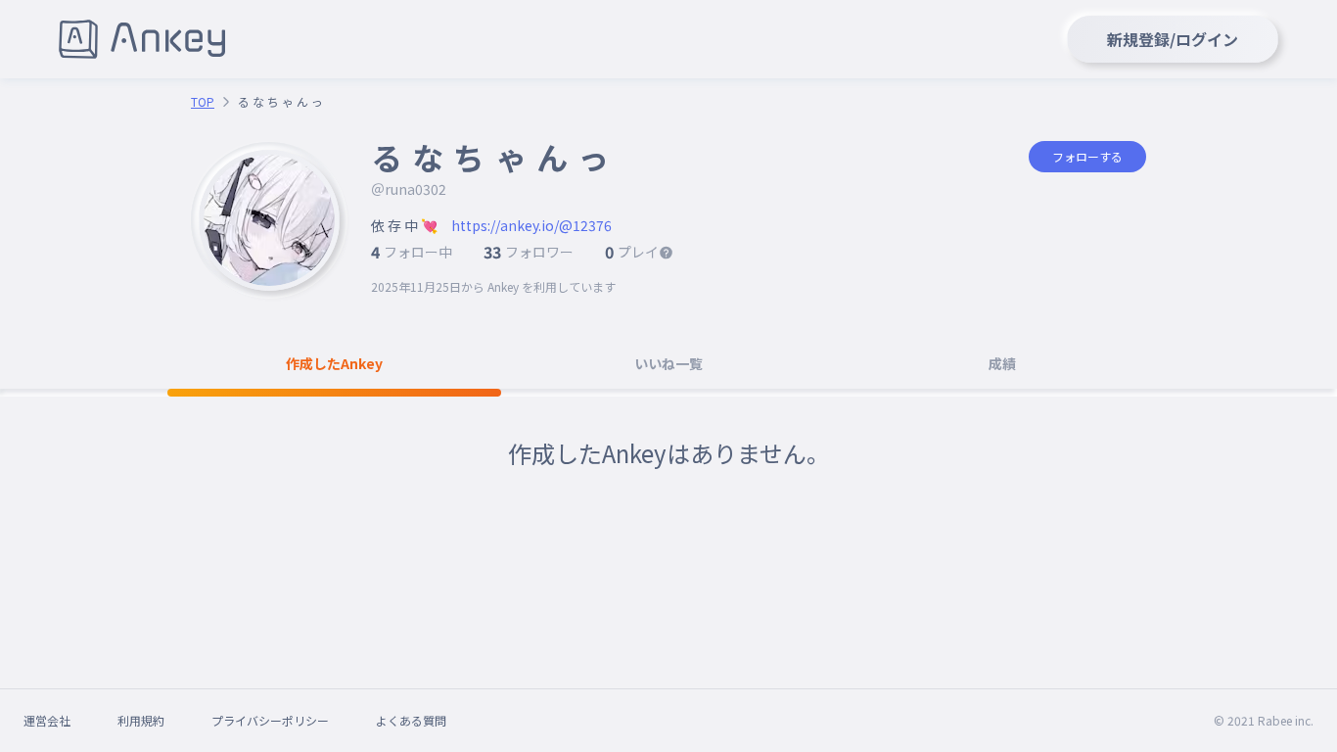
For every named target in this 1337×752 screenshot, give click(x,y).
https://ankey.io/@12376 (531, 225)
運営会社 (46, 720)
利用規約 (140, 720)
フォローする (1087, 156)
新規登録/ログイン (1172, 39)
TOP (202, 102)
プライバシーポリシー (270, 720)
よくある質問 (411, 720)
